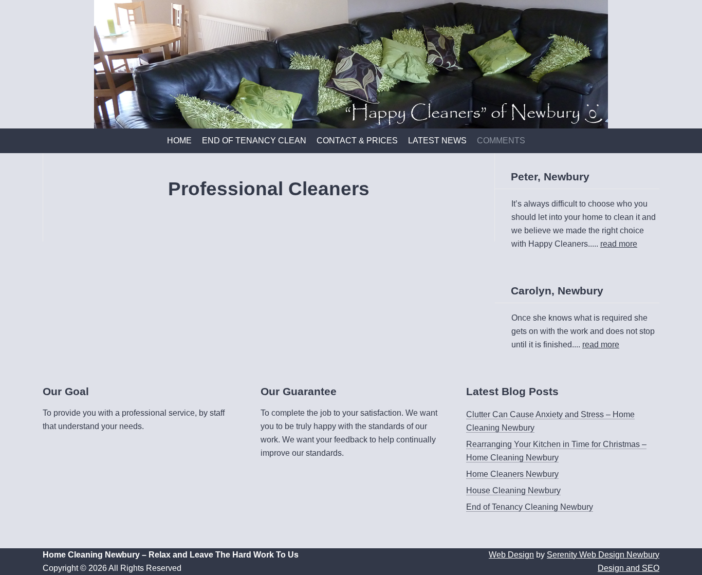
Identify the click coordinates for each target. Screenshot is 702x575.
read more (618, 243)
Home (179, 140)
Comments (501, 140)
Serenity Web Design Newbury (603, 554)
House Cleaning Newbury (513, 490)
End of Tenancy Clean (254, 140)
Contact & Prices (357, 140)
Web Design (511, 554)
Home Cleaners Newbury (512, 474)
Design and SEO (628, 568)
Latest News (437, 140)
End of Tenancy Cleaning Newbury (529, 507)
